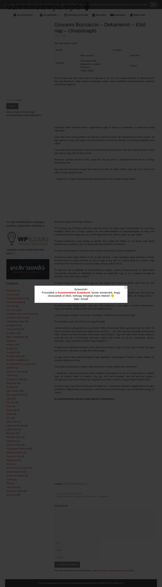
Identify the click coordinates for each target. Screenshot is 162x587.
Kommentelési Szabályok (74, 292)
